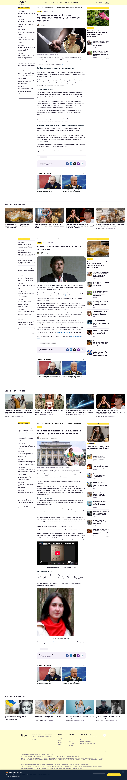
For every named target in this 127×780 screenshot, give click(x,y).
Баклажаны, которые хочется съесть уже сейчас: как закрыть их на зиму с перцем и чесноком (26, 500)
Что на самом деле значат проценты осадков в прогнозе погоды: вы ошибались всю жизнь (26, 438)
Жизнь (42, 7)
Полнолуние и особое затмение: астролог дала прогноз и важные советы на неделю (26, 295)
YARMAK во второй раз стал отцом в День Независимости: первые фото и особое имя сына (26, 278)
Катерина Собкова (9, 230)
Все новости (26, 97)
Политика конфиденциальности (87, 743)
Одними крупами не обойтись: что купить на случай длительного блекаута (26, 15)
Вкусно (67, 2)
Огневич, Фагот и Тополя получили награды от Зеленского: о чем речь (26, 286)
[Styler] (22, 3)
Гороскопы (74, 2)
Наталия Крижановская (10, 721)
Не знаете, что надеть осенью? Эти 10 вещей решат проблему (26, 493)
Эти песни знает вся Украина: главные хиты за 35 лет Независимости (25, 455)
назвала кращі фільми (63, 332)
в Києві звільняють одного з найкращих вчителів (63, 642)
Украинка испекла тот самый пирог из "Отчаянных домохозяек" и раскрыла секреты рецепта (17, 226)
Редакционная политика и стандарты (89, 736)
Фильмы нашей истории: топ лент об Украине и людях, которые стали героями (26, 486)
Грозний (67, 295)
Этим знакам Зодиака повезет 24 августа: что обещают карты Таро (26, 470)
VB (78, 163)
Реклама (71, 745)
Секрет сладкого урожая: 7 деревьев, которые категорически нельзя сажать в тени (26, 270)
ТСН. (63, 64)
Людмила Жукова (69, 414)
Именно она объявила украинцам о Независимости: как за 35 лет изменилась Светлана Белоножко (26, 463)
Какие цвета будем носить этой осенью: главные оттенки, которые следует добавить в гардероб (26, 24)
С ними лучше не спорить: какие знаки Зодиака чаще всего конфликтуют (26, 41)
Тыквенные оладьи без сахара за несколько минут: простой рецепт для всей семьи (26, 49)
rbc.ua (107, 2)
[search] (97, 2)
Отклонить (98, 774)
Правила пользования (85, 739)
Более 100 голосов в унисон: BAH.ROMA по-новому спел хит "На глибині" (26, 262)
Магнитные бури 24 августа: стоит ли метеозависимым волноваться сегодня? (26, 446)
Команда (71, 741)
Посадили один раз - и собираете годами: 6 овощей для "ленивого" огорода (26, 32)
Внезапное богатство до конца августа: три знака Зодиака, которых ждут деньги (26, 477)
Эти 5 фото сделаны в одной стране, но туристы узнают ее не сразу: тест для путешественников (26, 73)
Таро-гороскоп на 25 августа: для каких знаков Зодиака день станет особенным (26, 81)
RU (102, 2)
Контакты (71, 739)
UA (100, 2)
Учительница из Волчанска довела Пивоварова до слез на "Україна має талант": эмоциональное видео (80, 226)
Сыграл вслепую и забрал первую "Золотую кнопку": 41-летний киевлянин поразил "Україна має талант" (26, 323)
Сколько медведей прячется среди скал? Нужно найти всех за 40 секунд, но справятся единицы (49, 226)
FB (67, 163)
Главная (38, 7)
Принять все (114, 774)
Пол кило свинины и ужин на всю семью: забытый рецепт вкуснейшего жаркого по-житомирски (26, 314)
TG (71, 163)
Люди (45, 2)
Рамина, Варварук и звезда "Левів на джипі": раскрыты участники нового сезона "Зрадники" (26, 57)
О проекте (71, 736)
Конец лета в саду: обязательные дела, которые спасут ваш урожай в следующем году (26, 65)
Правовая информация (85, 741)
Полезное (59, 2)
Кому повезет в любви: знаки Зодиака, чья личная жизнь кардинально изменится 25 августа (25, 91)
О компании (71, 743)
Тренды (52, 2)
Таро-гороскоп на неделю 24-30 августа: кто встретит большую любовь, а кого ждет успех (26, 430)
